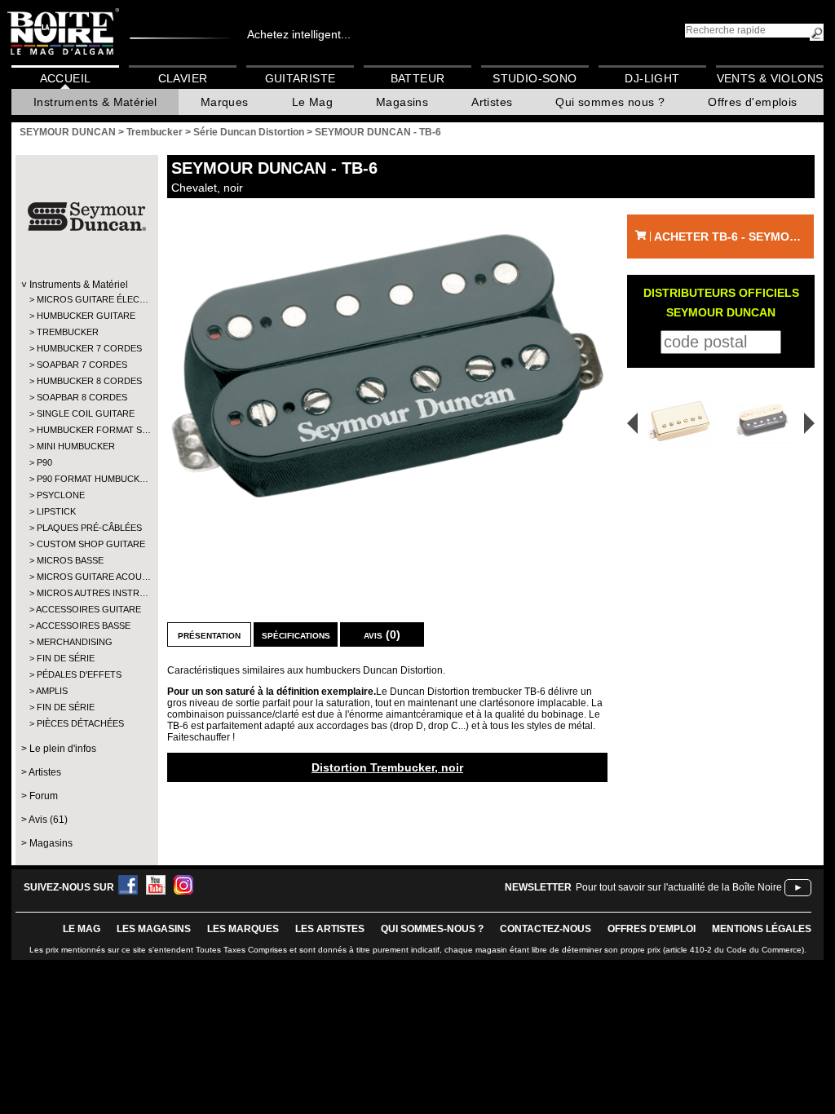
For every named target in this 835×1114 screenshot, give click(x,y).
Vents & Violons (770, 78)
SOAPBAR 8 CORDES (82, 397)
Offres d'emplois (752, 101)
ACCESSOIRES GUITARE (85, 609)
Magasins (402, 101)
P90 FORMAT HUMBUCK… (86, 479)
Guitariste (300, 78)
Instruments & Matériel (95, 101)
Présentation (209, 634)
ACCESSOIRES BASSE (83, 625)
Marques (225, 101)
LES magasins (154, 929)
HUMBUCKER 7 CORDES (86, 348)
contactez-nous (545, 929)
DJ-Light (652, 78)
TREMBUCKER (68, 332)
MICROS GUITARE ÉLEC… (86, 299)
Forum (43, 796)
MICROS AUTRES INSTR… (86, 593)
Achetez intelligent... (299, 34)
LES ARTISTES (329, 929)
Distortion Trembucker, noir (387, 767)
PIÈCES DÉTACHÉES (80, 723)
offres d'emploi (651, 929)
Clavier (183, 78)
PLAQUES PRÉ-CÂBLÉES (86, 528)
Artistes (491, 101)
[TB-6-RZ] (765, 422)
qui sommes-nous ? (432, 929)
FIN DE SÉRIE (66, 658)
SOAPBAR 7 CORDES (82, 364)
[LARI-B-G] (674, 422)
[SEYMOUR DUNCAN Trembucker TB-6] (387, 365)
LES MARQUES (243, 929)
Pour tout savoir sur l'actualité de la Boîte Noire (679, 887)
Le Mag (312, 101)
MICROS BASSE (70, 560)
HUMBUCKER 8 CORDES (86, 381)
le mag (81, 929)
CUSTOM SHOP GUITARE (86, 544)
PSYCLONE (61, 495)
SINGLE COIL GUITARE (86, 413)
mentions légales (761, 929)
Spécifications (296, 634)
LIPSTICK (56, 511)
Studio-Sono (535, 78)
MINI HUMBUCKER (76, 446)
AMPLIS (52, 691)
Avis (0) (382, 634)
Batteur (418, 78)
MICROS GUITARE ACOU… (86, 576)
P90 (44, 462)
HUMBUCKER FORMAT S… (86, 430)
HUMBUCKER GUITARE (86, 315)
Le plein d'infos (62, 748)
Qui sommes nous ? (610, 101)
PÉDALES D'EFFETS (79, 674)
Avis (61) (48, 819)
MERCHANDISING (75, 642)
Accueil (65, 78)
